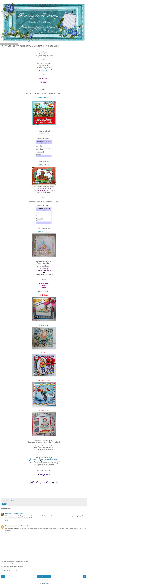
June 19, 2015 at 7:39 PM (21, 526)
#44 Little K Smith (44, 232)
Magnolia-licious (44, 97)
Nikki (46, 71)
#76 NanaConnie (43, 165)
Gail (6, 513)
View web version (44, 580)
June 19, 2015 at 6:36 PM (15, 513)
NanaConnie (9, 526)
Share (4, 503)
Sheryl (58, 461)
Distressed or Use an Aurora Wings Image (44, 459)
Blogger (47, 583)
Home (43, 576)
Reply (7, 520)
